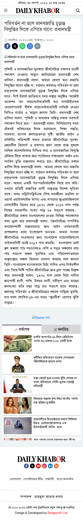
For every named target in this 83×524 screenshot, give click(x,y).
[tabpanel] (41, 387)
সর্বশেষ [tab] (23, 329)
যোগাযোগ (15, 479)
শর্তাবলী (49, 479)
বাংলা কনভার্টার (65, 479)
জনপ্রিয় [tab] (63, 329)
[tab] (22, 329)
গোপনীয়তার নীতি (33, 479)
